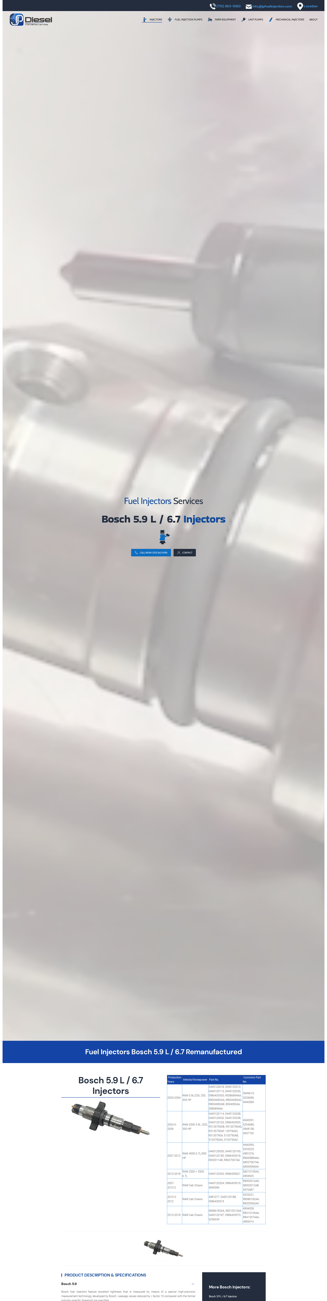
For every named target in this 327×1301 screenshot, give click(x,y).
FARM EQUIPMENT (225, 19)
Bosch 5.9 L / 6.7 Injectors (223, 1296)
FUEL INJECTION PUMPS (188, 19)
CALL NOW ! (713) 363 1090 (153, 552)
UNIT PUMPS (255, 19)
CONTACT (187, 552)
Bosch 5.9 (69, 1284)
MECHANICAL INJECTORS (290, 19)
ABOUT (313, 19)
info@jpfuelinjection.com (272, 6)
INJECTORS (156, 19)
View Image (163, 1257)
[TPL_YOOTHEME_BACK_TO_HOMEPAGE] (30, 19)
